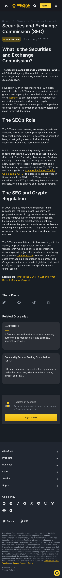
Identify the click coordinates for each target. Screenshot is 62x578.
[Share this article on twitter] (4, 302)
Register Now (31, 417)
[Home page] (21, 5)
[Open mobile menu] (56, 5)
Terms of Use (49, 561)
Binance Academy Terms (23, 563)
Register (45, 5)
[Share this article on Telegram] (34, 302)
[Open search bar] (33, 5)
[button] (56, 5)
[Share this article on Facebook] (19, 302)
